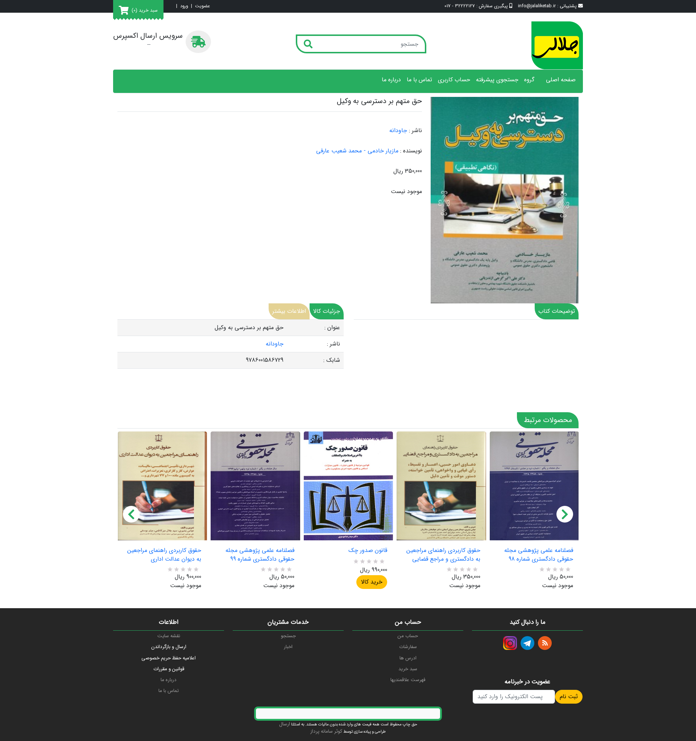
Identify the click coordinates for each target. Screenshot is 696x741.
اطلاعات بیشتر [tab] (289, 311)
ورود (184, 6)
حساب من (408, 636)
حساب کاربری (454, 79)
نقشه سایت (168, 636)
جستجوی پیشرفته (497, 79)
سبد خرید (407, 669)
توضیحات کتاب (556, 311)
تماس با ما (419, 79)
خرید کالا (371, 581)
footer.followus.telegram (527, 643)
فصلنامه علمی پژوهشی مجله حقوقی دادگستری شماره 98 (538, 555)
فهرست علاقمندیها (407, 680)
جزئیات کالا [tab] (326, 311)
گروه (529, 79)
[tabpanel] (230, 344)
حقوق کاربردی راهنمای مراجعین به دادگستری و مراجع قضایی (443, 555)
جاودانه (398, 130)
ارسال (284, 724)
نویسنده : (411, 151)
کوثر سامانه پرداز (326, 731)
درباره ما (391, 79)
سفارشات (408, 647)
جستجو (288, 636)
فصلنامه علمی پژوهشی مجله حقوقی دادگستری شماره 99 (259, 555)
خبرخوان (545, 643)
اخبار (288, 647)
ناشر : (415, 130)
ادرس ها (408, 658)
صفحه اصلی (561, 79)
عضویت (202, 6)
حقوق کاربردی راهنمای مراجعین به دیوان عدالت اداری (164, 555)
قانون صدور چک (367, 550)
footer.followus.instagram (510, 643)
